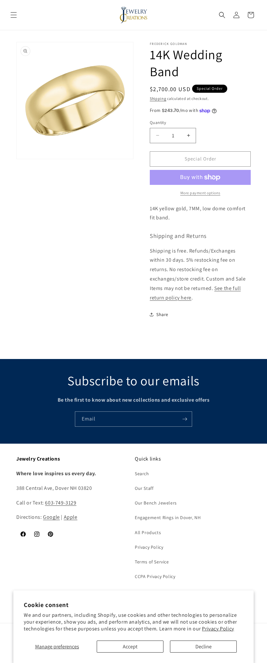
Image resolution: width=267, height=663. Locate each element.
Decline (203, 646)
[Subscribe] (184, 419)
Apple (70, 517)
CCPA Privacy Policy (155, 576)
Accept (130, 646)
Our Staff (144, 488)
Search (142, 474)
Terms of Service (152, 562)
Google (51, 517)
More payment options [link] (200, 192)
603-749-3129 (60, 502)
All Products (148, 532)
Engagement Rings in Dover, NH (168, 517)
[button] (14, 15)
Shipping (158, 98)
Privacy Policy (218, 628)
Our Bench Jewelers (156, 503)
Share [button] (162, 314)
